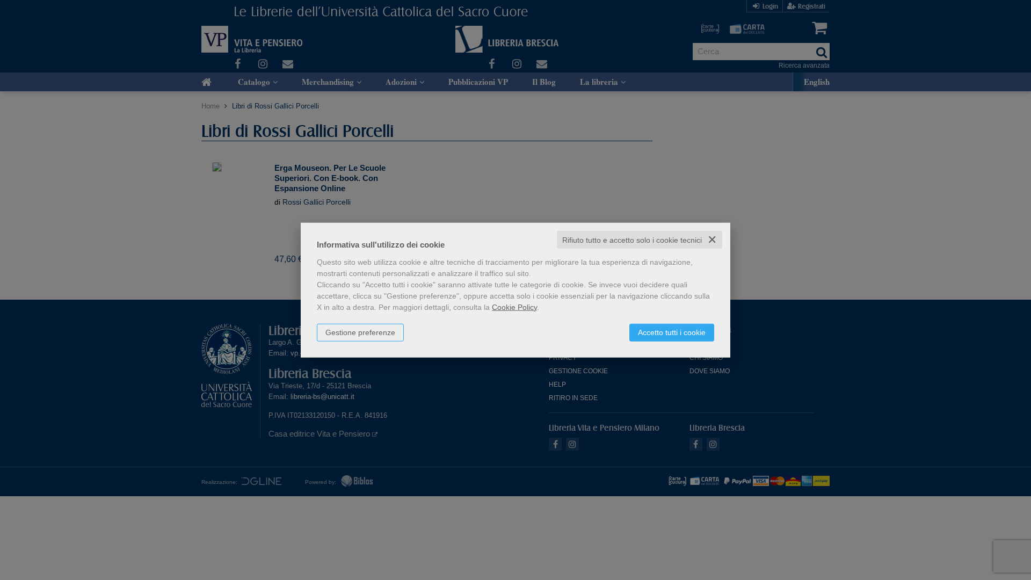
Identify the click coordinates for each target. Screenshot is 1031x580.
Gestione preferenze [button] (360, 332)
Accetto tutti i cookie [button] (672, 332)
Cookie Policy (514, 306)
